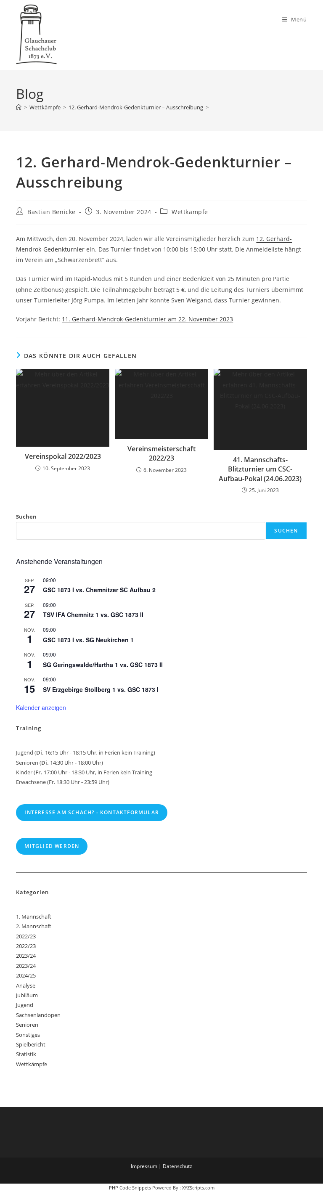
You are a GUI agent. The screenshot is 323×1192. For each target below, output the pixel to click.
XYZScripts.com (198, 1187)
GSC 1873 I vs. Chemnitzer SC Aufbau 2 (99, 589)
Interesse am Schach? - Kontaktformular (91, 812)
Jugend (24, 1005)
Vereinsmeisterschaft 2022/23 (161, 453)
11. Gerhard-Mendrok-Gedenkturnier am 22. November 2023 (147, 319)
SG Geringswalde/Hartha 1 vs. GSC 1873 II (103, 664)
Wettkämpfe (190, 212)
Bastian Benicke (51, 212)
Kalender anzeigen (41, 707)
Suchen (26, 516)
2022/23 (26, 936)
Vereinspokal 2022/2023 (63, 456)
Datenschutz (177, 1166)
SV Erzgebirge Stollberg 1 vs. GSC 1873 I (101, 689)
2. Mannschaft (33, 926)
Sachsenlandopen (38, 1015)
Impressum (144, 1166)
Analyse (25, 985)
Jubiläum (27, 995)
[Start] (18, 107)
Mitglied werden (51, 846)
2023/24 (26, 955)
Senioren (27, 1024)
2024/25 (26, 975)
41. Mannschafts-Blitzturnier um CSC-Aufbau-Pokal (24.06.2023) (260, 469)
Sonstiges (28, 1034)
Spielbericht (30, 1044)
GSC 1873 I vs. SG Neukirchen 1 (88, 640)
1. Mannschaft (33, 916)
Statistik (26, 1054)
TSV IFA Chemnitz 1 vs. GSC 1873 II (93, 614)
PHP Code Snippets (130, 1187)
